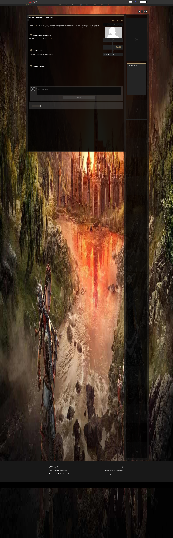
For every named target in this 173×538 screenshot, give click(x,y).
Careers (111, 470)
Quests (53, 39)
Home (27, 11)
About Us (61, 470)
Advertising (107, 470)
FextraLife (107, 474)
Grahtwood (118, 47)
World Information (35, 11)
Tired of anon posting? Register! (114, 81)
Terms (115, 470)
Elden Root (118, 46)
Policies (121, 470)
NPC (37, 25)
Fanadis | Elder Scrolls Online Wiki (41, 18)
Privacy (118, 470)
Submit (79, 97)
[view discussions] (139, 11)
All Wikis (54, 470)
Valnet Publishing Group (119, 474)
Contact (65, 470)
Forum (57, 470)
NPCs (42, 11)
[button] (131, 2)
